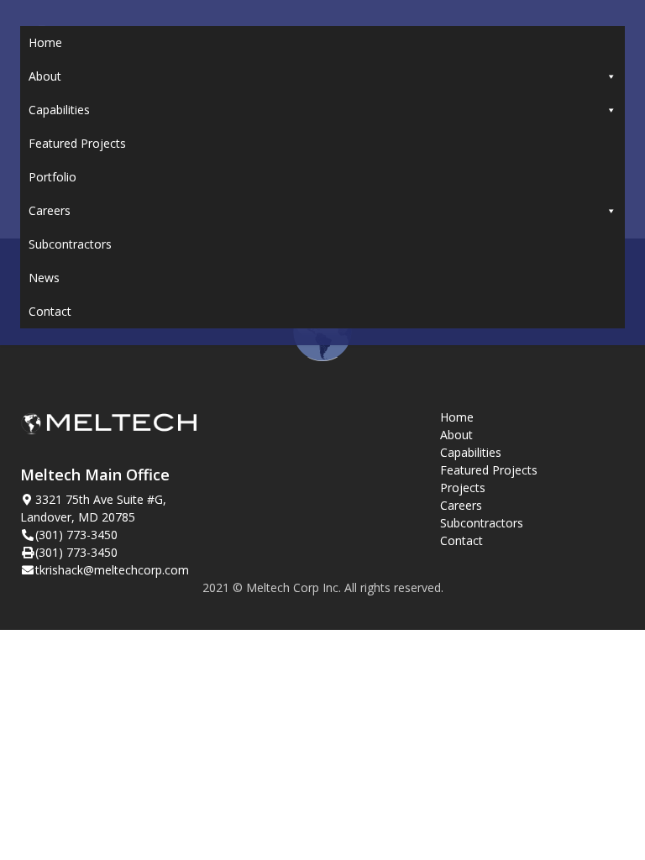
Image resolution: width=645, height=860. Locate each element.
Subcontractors (70, 244)
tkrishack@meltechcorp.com (112, 570)
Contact (50, 311)
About (45, 76)
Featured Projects (77, 143)
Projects (462, 488)
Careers (50, 210)
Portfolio (52, 177)
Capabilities (59, 110)
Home (45, 42)
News (44, 278)
